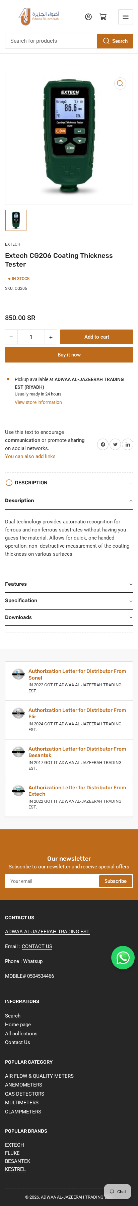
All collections (21, 1034)
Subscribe (116, 881)
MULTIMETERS (22, 1103)
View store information (38, 402)
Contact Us (17, 1042)
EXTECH (12, 244)
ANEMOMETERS (23, 1085)
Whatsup (33, 961)
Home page (18, 1025)
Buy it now (69, 355)
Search (120, 41)
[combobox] (69, 41)
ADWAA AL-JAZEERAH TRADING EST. (47, 932)
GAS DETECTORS (24, 1094)
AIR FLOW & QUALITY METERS (39, 1076)
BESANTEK (17, 1161)
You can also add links (30, 456)
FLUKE (12, 1153)
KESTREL (15, 1169)
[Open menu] (125, 16)
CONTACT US (37, 946)
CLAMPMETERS (23, 1112)
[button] (69, 501)
